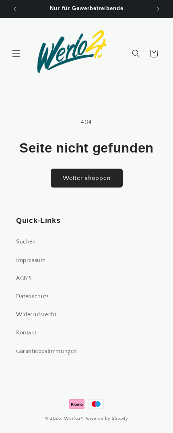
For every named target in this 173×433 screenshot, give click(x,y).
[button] (16, 53)
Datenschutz (32, 296)
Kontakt (26, 333)
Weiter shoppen (87, 178)
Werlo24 (73, 418)
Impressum (30, 260)
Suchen (26, 242)
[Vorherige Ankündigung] (15, 9)
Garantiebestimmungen (46, 351)
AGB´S (24, 278)
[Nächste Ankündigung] (158, 9)
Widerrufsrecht (36, 314)
